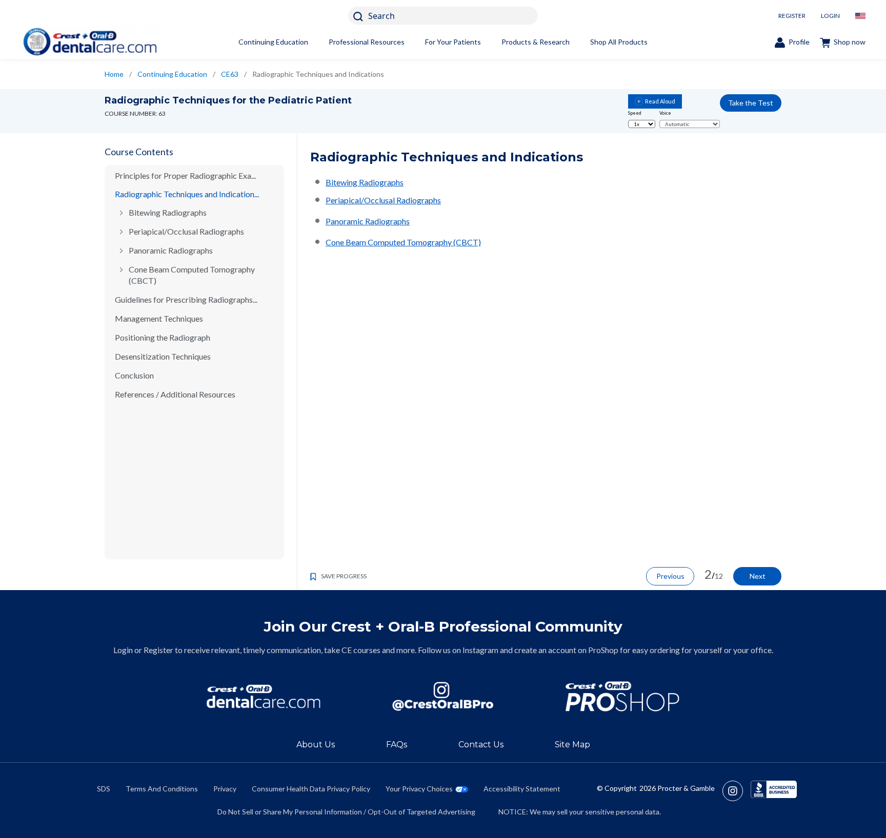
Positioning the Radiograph (162, 337)
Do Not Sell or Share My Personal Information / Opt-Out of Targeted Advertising (346, 811)
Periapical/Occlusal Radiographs (186, 231)
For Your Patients (453, 41)
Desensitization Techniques (163, 356)
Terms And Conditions (162, 788)
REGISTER (792, 15)
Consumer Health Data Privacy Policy (311, 788)
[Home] (90, 41)
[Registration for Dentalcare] (263, 696)
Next (758, 576)
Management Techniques (159, 318)
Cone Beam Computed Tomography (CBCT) (192, 274)
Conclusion (134, 375)
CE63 (229, 74)
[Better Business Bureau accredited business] (774, 791)
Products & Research (535, 41)
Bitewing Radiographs (168, 212)
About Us (315, 744)
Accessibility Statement (522, 788)
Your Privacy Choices (419, 788)
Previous (670, 576)
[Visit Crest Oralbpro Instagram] (736, 791)
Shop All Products (619, 41)
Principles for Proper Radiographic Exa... (185, 175)
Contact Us (481, 744)
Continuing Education (273, 41)
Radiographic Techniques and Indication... (187, 194)
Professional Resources (367, 41)
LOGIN (830, 15)
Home (114, 74)
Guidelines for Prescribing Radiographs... (186, 299)
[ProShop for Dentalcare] (622, 696)
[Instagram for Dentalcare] (443, 696)
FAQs (396, 744)
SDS (103, 788)
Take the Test (750, 102)
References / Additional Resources (175, 394)
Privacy (224, 788)
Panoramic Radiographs (171, 250)
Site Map (572, 744)
